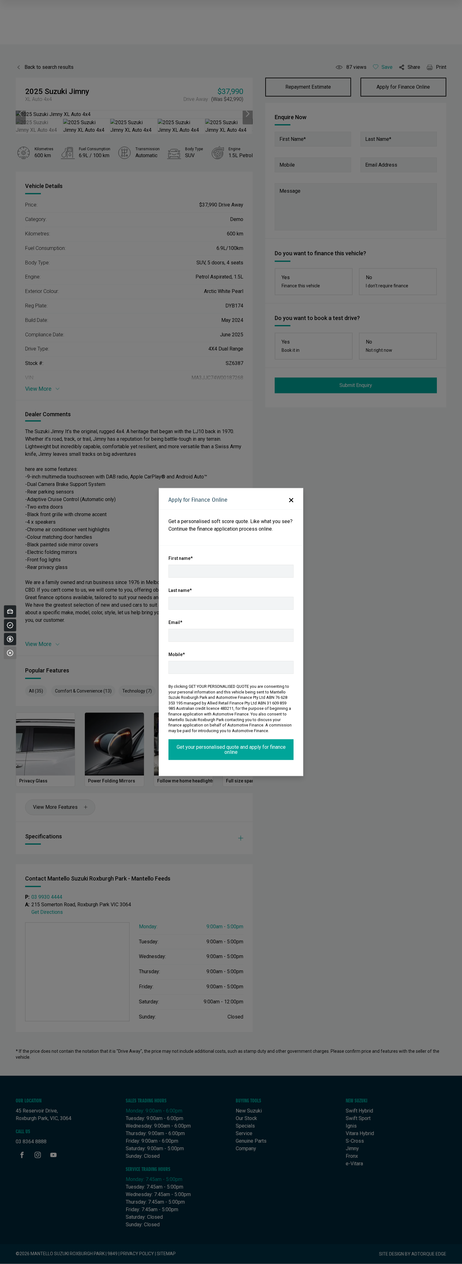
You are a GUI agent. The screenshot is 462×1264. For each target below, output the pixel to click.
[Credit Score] (10, 625)
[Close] (10, 653)
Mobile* (176, 654)
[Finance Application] (10, 639)
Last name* (180, 590)
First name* (180, 558)
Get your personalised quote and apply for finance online (231, 749)
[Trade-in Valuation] (10, 611)
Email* (175, 622)
